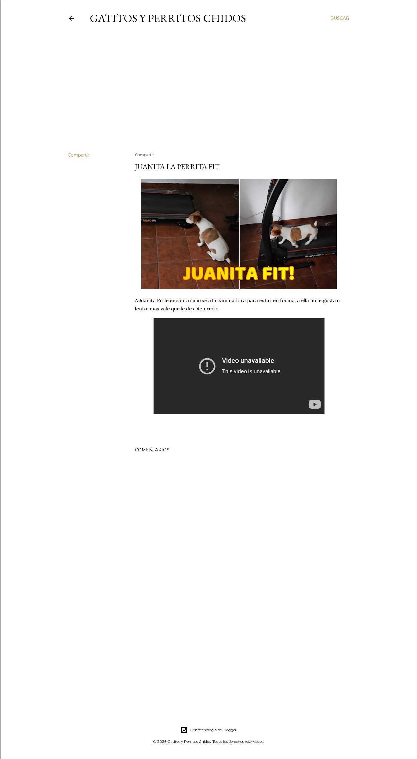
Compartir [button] (78, 155)
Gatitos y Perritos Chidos (168, 18)
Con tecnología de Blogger (213, 730)
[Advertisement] (208, 94)
